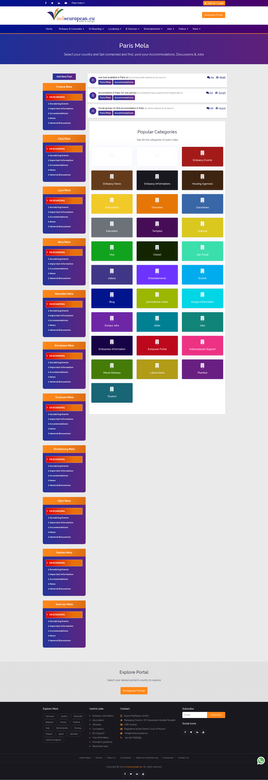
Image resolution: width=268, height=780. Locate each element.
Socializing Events (59, 104)
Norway (78, 728)
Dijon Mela (64, 500)
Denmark (78, 716)
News (53, 118)
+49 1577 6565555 (132, 737)
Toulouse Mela (64, 397)
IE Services (131, 29)
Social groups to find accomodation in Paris (121, 108)
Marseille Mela (64, 293)
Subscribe (216, 715)
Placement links (100, 746)
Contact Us (183, 758)
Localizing (113, 29)
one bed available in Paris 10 (113, 77)
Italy (48, 728)
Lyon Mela (64, 190)
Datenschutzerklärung (147, 758)
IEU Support (98, 733)
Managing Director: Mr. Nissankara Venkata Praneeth (150, 720)
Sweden (74, 734)
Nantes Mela (64, 552)
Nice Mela (64, 242)
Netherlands (62, 728)
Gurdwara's (98, 729)
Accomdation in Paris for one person (117, 93)
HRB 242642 (130, 724)
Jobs (169, 29)
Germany (50, 716)
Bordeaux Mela (64, 345)
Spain (61, 734)
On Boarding (95, 29)
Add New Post (64, 76)
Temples (96, 724)
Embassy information (103, 716)
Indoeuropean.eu (133, 767)
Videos (182, 29)
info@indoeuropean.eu (135, 733)
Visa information (100, 737)
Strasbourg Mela (64, 449)
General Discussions (60, 123)
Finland (76, 722)
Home (49, 29)
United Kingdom (53, 740)
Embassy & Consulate (70, 29)
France (63, 722)
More (195, 29)
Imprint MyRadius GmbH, (136, 716)
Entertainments (152, 29)
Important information (61, 108)
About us (111, 758)
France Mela (64, 86)
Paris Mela (64, 138)
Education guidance (102, 742)
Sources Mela (64, 604)
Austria (64, 716)
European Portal (214, 15)
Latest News (85, 758)
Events (99, 758)
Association (98, 720)
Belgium (50, 722)
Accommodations (59, 113)
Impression (168, 758)
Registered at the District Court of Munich (144, 729)
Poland (49, 734)
